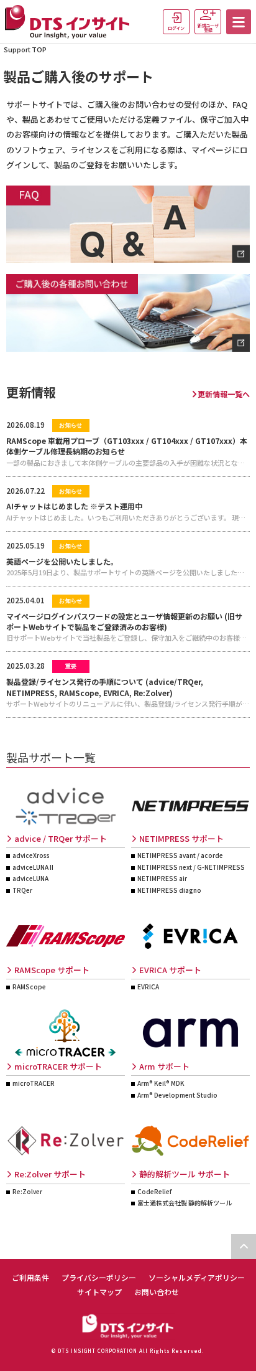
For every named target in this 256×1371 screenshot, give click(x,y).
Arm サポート (164, 1066)
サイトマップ (99, 1291)
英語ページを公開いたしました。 (62, 561)
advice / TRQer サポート (60, 838)
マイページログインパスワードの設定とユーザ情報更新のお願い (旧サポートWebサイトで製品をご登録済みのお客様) (124, 621)
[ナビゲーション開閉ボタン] (238, 21)
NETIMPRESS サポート (181, 838)
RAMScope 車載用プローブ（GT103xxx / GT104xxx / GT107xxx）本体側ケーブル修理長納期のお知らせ (126, 445)
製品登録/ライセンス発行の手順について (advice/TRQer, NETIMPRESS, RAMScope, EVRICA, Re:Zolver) (104, 686)
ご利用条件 (30, 1277)
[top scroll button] (243, 1246)
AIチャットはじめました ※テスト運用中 (74, 506)
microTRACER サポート (58, 1066)
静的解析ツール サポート (184, 1174)
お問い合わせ (156, 1291)
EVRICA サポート (170, 970)
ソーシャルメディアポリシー (197, 1277)
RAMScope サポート (51, 970)
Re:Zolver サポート (50, 1174)
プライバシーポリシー (99, 1277)
